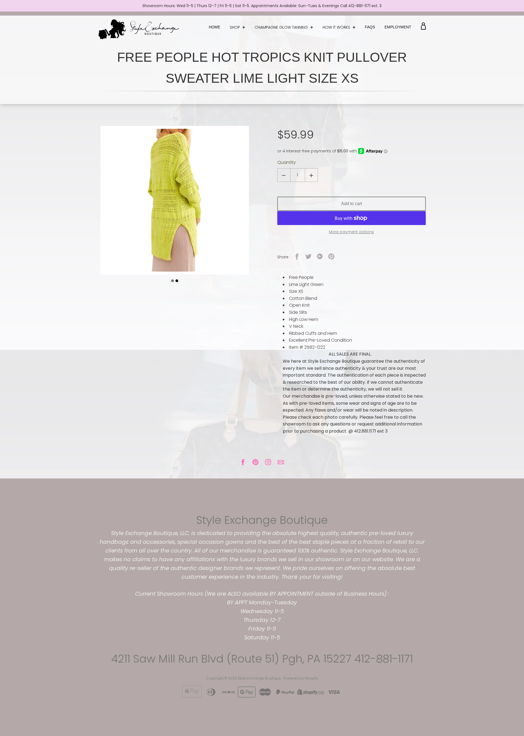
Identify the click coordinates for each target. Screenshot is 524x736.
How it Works (337, 27)
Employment (398, 27)
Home (214, 27)
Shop (235, 27)
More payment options (351, 232)
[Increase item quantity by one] (311, 175)
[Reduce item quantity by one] (283, 175)
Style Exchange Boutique (262, 520)
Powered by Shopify (300, 678)
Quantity (286, 162)
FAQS (370, 27)
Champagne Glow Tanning (282, 27)
